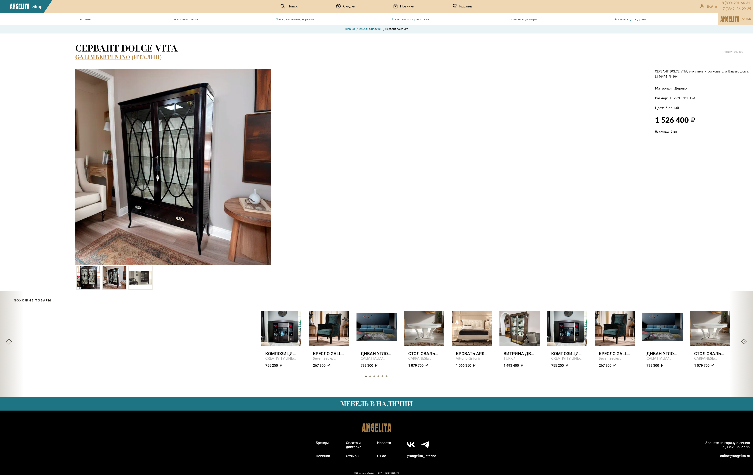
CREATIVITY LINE (279, 358)
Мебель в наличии (370, 29)
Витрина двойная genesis (520, 353)
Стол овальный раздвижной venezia (424, 353)
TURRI (509, 358)
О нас (381, 456)
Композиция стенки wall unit (281, 353)
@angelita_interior (421, 456)
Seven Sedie (322, 358)
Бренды (322, 443)
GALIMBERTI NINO (102, 57)
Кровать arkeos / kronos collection (472, 353)
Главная (350, 29)
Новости (384, 443)
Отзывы (352, 456)
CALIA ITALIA (371, 358)
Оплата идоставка (353, 445)
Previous (9, 342)
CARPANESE (418, 358)
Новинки (323, 456)
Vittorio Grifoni (467, 358)
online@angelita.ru (735, 456)
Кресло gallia (329, 353)
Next (744, 342)
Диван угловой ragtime (377, 353)
